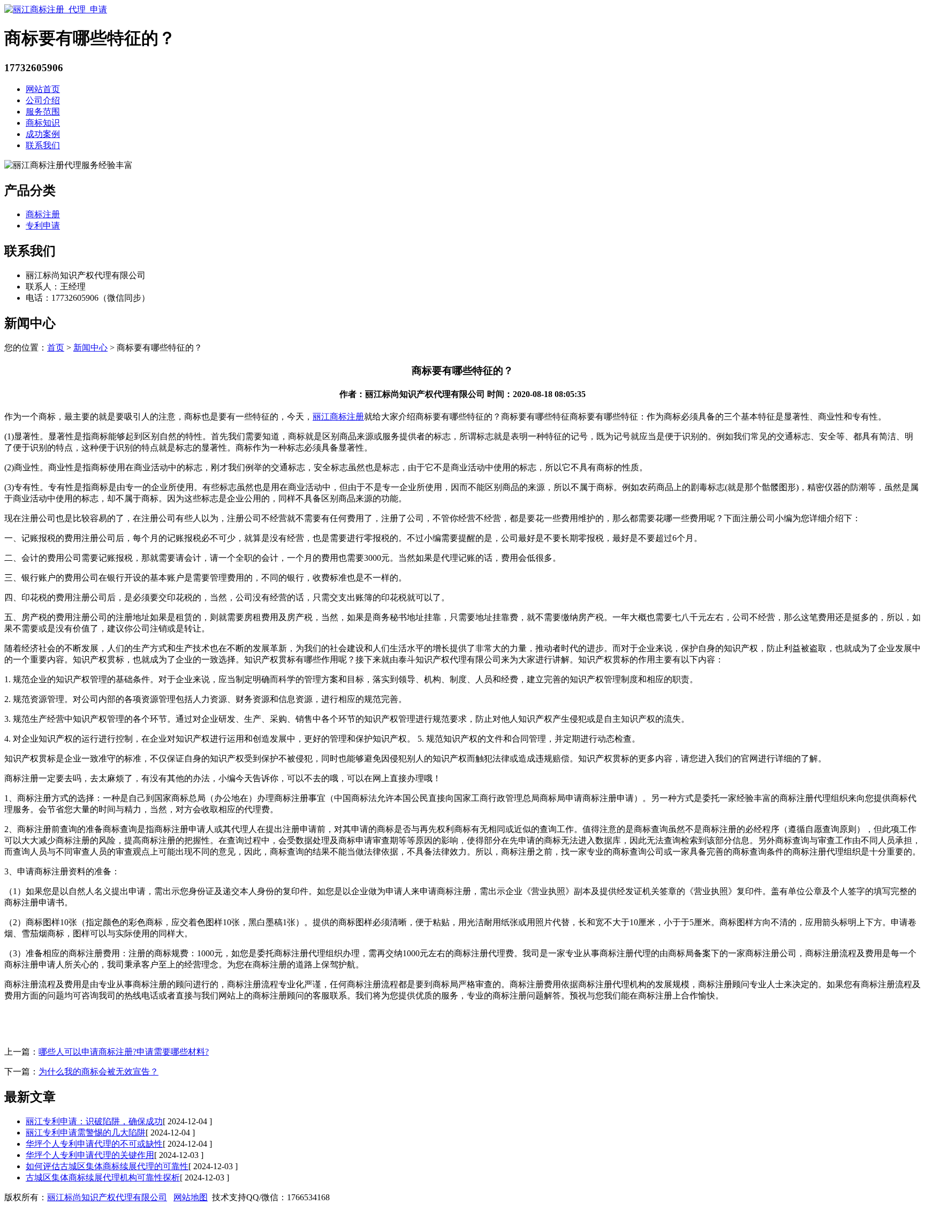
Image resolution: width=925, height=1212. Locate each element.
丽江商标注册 (338, 416)
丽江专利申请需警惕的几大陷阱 (86, 1132)
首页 (55, 347)
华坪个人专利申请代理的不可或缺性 (94, 1143)
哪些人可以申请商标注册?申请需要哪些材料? (124, 1051)
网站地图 (190, 1197)
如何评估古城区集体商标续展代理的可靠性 (107, 1166)
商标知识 (43, 122)
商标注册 (43, 214)
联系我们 (43, 145)
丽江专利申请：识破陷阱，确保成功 (94, 1121)
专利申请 (43, 225)
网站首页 (43, 89)
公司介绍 (43, 100)
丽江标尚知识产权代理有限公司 (107, 1197)
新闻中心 (90, 347)
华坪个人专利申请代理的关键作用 (90, 1155)
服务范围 (43, 111)
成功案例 (43, 134)
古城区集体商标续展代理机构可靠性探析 (103, 1177)
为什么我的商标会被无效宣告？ (98, 1071)
